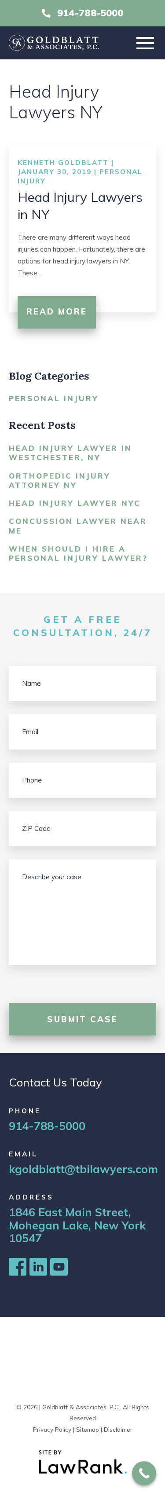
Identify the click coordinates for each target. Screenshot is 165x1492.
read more (56, 311)
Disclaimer (118, 1429)
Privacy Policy (52, 1429)
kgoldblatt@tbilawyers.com (83, 1169)
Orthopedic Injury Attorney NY (59, 480)
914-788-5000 (90, 13)
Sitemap (87, 1429)
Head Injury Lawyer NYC (75, 503)
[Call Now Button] (144, 1473)
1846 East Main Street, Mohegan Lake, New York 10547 (77, 1225)
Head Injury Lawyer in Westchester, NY (70, 452)
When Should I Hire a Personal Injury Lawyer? (78, 553)
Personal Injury (54, 398)
